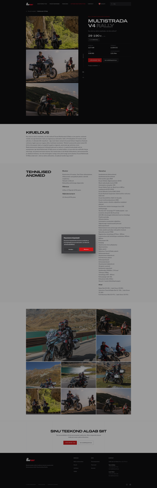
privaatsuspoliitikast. (69, 244)
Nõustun (86, 249)
